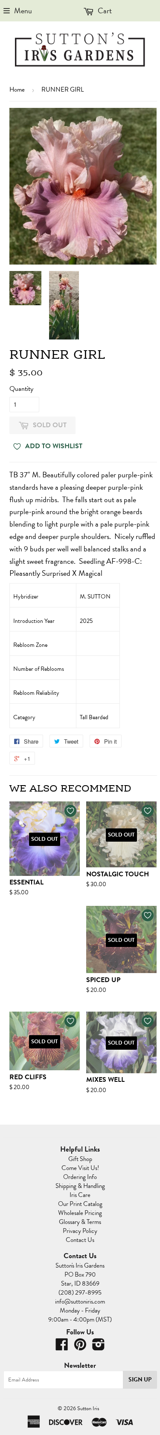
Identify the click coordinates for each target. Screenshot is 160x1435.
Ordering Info (80, 1177)
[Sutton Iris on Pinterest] (80, 1347)
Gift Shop (80, 1159)
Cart (104, 10)
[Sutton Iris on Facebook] (61, 1347)
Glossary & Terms (80, 1222)
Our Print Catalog (80, 1204)
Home (17, 89)
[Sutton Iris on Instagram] (98, 1347)
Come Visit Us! (80, 1168)
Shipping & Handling (80, 1186)
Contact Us (80, 1239)
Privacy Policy (80, 1231)
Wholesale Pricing (80, 1213)
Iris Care (80, 1195)
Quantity (21, 389)
